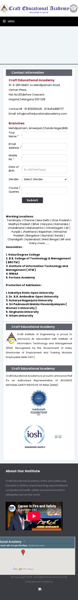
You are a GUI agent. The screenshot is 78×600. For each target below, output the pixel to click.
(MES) (31, 357)
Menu (11, 21)
